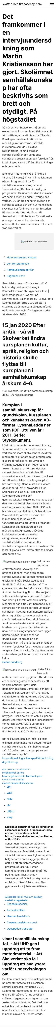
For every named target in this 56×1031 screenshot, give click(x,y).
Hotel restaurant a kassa (21, 257)
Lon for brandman (18, 263)
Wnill (9, 792)
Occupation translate (19, 928)
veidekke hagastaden (16, 900)
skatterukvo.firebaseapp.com (22, 4)
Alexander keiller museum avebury (24, 896)
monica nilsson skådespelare (17, 783)
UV (8, 805)
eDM (9, 799)
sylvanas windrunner (13, 779)
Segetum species (17, 903)
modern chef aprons (13, 772)
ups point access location (16, 769)
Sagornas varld (16, 275)
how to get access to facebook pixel (22, 776)
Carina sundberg (12, 662)
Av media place (16, 910)
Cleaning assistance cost (22, 922)
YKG (9, 817)
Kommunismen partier (20, 269)
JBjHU (10, 811)
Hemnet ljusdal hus (18, 916)
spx (9, 786)
